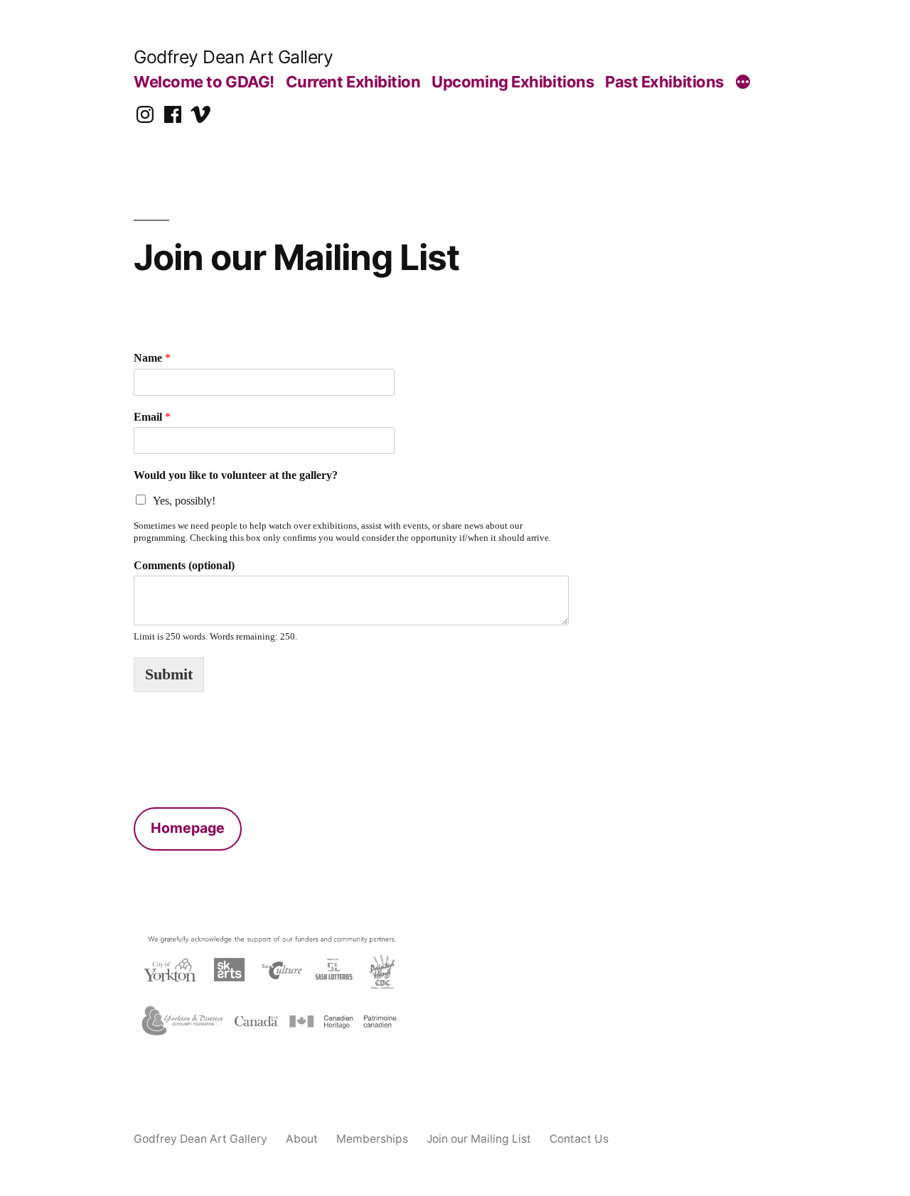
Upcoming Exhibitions (513, 81)
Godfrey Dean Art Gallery (233, 57)
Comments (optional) (184, 566)
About (302, 1139)
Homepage (188, 827)
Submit (169, 674)
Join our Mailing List (479, 1139)
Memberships (372, 1139)
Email (152, 417)
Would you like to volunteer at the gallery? (236, 475)
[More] (742, 83)
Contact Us (579, 1139)
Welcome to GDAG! (204, 81)
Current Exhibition (353, 81)
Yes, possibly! (184, 501)
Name (152, 358)
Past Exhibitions (664, 81)
